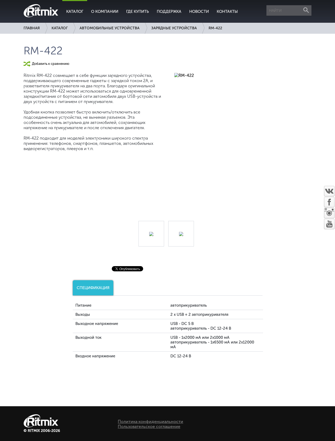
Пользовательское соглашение (149, 426)
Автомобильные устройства (109, 28)
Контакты (227, 11)
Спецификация (93, 287)
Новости (199, 11)
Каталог (74, 11)
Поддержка (169, 11)
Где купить (137, 11)
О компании (104, 11)
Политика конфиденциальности (150, 421)
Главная (32, 28)
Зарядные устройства (174, 28)
